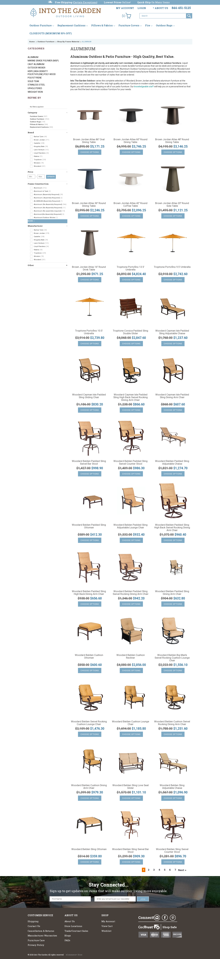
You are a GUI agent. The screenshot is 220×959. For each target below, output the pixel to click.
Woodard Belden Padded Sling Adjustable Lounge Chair (130, 526)
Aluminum (40, 188)
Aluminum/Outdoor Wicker (45, 218)
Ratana (38, 156)
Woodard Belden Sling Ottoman (89, 849)
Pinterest (173, 918)
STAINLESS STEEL (36, 85)
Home (32, 42)
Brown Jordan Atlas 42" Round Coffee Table (130, 204)
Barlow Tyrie (40, 137)
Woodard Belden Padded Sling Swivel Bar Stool (89, 462)
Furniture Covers (129, 25)
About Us (161, 8)
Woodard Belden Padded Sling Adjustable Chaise (172, 462)
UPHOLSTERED (35, 88)
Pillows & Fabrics (102, 25)
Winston (38, 163)
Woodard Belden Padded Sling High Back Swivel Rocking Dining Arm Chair (172, 528)
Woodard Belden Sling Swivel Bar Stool (130, 850)
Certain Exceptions (85, 2)
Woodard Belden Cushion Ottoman (89, 656)
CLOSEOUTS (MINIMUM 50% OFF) (50, 33)
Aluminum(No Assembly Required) (48, 214)
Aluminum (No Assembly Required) (49, 204)
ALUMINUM (33, 57)
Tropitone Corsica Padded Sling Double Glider (130, 332)
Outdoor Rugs (164, 25)
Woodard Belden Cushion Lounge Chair (130, 723)
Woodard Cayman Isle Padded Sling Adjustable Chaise (172, 332)
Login (142, 8)
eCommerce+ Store (74, 954)
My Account (125, 8)
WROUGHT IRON (35, 92)
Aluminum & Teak (42, 191)
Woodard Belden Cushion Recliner (130, 656)
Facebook (165, 918)
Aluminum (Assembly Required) (48, 194)
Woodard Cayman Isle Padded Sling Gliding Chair (89, 396)
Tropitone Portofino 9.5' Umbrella (172, 267)
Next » (182, 870)
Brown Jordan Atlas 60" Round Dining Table (130, 141)
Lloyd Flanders (41, 153)
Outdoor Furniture (40, 25)
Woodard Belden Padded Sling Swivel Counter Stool (130, 462)
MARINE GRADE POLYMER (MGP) (43, 60)
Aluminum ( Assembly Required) (47, 198)
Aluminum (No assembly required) (49, 211)
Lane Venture (41, 150)
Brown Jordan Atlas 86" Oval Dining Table (89, 141)
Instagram (157, 918)
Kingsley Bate (40, 146)
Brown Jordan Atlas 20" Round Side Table (172, 204)
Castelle (38, 143)
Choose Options (90, 152)
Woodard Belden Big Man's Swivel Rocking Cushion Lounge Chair (172, 658)
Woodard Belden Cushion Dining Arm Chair (89, 786)
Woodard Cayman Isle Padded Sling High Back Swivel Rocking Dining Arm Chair (130, 397)
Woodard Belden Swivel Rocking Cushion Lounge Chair (89, 723)
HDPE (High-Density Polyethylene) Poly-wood (42, 72)
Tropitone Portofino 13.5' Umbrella (130, 268)
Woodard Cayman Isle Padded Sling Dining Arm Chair (172, 396)
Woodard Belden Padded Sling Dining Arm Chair (172, 592)
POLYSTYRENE (35, 77)
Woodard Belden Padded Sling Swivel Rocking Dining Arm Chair (130, 592)
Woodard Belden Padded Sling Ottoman (89, 526)
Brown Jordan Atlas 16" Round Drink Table (89, 268)
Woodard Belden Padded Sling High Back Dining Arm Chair (89, 592)
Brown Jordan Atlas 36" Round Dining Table (89, 204)
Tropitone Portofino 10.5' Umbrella (89, 332)
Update (51, 177)
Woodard (39, 166)
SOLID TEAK (33, 81)
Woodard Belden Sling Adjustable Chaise (172, 786)
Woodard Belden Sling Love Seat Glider (130, 786)
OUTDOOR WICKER (36, 67)
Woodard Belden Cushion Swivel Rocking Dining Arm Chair (172, 723)
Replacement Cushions (71, 25)
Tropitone (39, 160)
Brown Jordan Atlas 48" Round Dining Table (172, 141)
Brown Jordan (41, 140)
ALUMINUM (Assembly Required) (48, 201)
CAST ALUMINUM (36, 64)
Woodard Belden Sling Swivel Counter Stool (172, 850)
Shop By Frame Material (68, 42)
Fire (147, 25)
